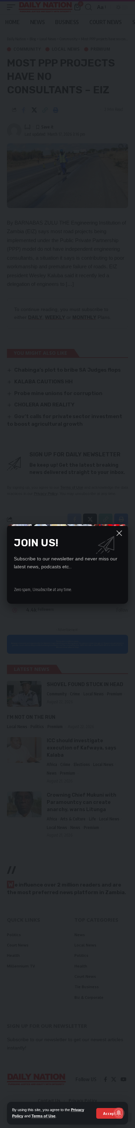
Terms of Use (43, 1116)
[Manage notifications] (118, 1112)
